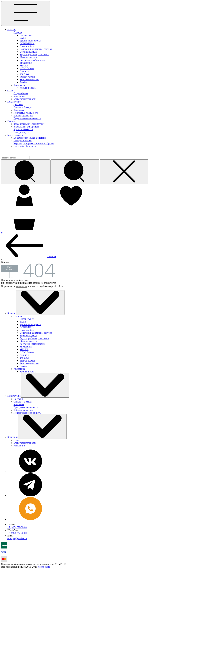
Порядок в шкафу (23, 140)
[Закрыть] (124, 171)
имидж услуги (27, 76)
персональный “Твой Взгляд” (29, 124)
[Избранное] (71, 206)
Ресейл (23, 82)
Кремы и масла (28, 87)
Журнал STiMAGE (23, 129)
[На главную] (15, 154)
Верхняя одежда (28, 51)
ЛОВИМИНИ (27, 43)
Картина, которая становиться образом (34, 143)
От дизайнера (21, 93)
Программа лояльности (26, 112)
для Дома (24, 74)
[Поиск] (74, 171)
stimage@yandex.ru (17, 538)
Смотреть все (27, 35)
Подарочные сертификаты (27, 118)
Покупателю (14, 101)
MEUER (24, 65)
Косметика (19, 85)
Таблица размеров (23, 115)
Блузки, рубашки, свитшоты (34, 54)
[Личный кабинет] (24, 206)
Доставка (18, 104)
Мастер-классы (15, 135)
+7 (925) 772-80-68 (17, 527)
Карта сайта (44, 566)
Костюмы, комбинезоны (32, 60)
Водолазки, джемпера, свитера (36, 49)
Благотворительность (25, 99)
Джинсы (24, 71)
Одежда (18, 32)
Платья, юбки (27, 46)
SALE (23, 38)
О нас (10, 90)
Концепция (19, 96)
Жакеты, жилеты (28, 57)
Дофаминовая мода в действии (30, 137)
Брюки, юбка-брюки (30, 40)
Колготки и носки (29, 79)
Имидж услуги (21, 132)
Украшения (26, 63)
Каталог (11, 29)
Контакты (19, 110)
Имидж (11, 121)
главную (21, 286)
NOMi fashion (27, 68)
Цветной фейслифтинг (26, 146)
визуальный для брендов (27, 126)
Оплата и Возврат (23, 107)
